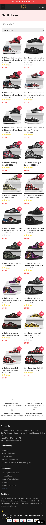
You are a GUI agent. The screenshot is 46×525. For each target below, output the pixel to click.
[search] (39, 6)
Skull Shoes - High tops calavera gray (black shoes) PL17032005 (34, 300)
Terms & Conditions (8, 453)
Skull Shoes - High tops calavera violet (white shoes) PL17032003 (12, 300)
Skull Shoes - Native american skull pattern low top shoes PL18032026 (34, 60)
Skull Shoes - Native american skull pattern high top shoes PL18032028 (12, 95)
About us (5, 450)
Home (4, 24)
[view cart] (43, 6)
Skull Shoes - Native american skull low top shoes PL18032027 (34, 130)
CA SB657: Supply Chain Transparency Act (16, 463)
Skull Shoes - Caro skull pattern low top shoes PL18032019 (10, 370)
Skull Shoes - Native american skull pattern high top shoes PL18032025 (12, 130)
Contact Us (5, 482)
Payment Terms (7, 476)
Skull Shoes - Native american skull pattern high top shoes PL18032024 (34, 230)
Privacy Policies (7, 456)
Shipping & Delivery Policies (11, 473)
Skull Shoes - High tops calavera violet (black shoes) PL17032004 (34, 265)
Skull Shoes (13, 24)
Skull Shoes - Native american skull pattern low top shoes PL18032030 (12, 230)
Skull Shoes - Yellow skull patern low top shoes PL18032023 (32, 335)
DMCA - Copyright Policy (10, 459)
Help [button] (42, 522)
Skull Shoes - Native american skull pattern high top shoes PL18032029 (12, 60)
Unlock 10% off (4, 515)
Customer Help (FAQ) (9, 485)
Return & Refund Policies (10, 479)
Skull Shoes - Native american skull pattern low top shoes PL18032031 (34, 95)
